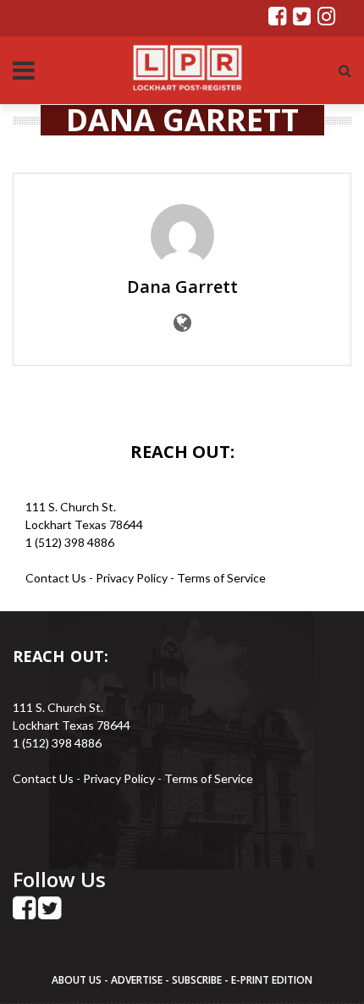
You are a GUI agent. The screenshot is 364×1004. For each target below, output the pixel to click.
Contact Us (55, 578)
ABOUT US (78, 980)
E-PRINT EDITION (271, 980)
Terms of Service (221, 578)
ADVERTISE (137, 980)
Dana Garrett (182, 286)
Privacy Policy (133, 578)
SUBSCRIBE (198, 980)
